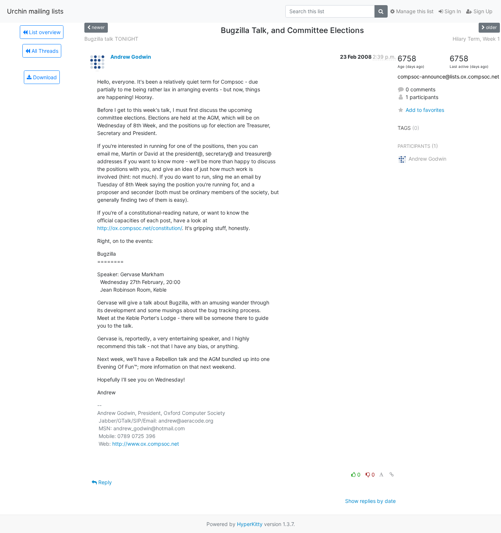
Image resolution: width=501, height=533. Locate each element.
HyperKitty (250, 524)
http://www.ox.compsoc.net (145, 444)
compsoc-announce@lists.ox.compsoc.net (448, 76)
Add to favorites (425, 110)
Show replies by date (370, 501)
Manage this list (414, 11)
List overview (44, 32)
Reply (104, 482)
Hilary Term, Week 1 (476, 39)
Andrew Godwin (130, 57)
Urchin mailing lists (35, 11)
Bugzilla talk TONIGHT (111, 39)
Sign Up (482, 11)
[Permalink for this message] (392, 474)
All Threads (44, 51)
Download (44, 77)
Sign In (452, 11)
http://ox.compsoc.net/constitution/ (139, 228)
